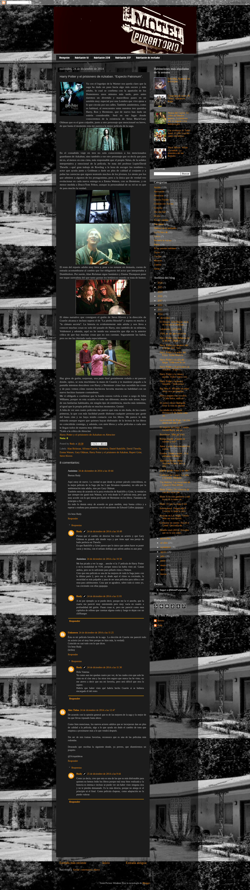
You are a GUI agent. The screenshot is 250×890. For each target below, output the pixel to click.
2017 (160, 300)
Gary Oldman (81, 452)
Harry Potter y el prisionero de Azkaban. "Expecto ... (174, 368)
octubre (164, 543)
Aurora (160, 620)
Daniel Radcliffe (117, 448)
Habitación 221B (102, 57)
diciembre (165, 318)
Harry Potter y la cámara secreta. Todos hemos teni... (174, 375)
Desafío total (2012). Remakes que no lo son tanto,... (174, 531)
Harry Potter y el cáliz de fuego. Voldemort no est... (173, 361)
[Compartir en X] (99, 444)
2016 (160, 305)
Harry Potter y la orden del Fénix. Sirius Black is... (173, 353)
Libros (157, 236)
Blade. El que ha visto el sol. (173, 504)
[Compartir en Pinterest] (105, 444)
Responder (73, 518)
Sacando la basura (162, 240)
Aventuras (103, 448)
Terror (157, 252)
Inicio (106, 863)
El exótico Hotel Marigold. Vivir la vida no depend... (173, 404)
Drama (157, 216)
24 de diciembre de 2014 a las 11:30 (104, 667)
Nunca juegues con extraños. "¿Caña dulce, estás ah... (173, 397)
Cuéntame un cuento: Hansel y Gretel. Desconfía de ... (174, 524)
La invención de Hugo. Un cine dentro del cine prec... (175, 421)
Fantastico (159, 224)
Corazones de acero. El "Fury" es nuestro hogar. (179, 99)
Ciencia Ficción (161, 199)
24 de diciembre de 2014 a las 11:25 (96, 632)
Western (158, 260)
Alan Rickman (74, 448)
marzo (163, 574)
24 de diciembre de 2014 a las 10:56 (104, 559)
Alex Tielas (73, 710)
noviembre (165, 538)
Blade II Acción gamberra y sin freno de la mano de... (175, 498)
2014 (160, 314)
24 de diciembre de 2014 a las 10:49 (104, 531)
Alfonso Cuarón (89, 448)
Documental (159, 212)
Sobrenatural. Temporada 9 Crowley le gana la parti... (173, 509)
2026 (160, 283)
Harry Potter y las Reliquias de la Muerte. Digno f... (174, 339)
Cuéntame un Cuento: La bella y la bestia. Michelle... (174, 476)
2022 (160, 296)
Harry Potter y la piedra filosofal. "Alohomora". (172, 382)
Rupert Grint (135, 452)
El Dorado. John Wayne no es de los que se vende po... (174, 323)
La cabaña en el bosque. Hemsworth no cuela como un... (174, 413)
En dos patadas (161, 220)
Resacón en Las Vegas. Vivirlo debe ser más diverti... (174, 517)
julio (162, 556)
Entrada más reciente (73, 863)
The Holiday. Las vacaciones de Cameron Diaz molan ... (175, 483)
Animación (159, 191)
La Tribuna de (161, 232)
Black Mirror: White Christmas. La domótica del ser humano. (178, 151)
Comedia (158, 208)
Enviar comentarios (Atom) (86, 869)
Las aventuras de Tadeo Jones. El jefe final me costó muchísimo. (179, 133)
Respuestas (76, 525)
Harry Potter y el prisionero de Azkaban (108, 452)
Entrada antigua (136, 863)
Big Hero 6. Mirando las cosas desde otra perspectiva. (174, 390)
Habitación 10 (82, 57)
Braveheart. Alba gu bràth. (172, 434)
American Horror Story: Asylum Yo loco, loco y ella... (172, 463)
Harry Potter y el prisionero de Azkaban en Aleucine (87, 434)
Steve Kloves (66, 456)
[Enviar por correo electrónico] (92, 444)
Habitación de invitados (148, 57)
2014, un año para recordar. (173, 333)
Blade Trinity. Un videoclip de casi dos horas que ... (174, 491)
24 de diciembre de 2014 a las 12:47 (97, 710)
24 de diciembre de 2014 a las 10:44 (95, 471)
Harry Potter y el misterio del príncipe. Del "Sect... (174, 346)
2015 (160, 309)
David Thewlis (134, 448)
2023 (160, 292)
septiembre (165, 547)
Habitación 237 (123, 57)
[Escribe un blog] (95, 444)
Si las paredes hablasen (165, 248)
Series (157, 244)
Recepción (64, 57)
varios (157, 268)
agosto (163, 552)
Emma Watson (67, 452)
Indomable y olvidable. (171, 329)
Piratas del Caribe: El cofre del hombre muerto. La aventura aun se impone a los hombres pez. (178, 118)
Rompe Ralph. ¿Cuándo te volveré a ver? (172, 440)
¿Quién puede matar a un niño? (175, 470)
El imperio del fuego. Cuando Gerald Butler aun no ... (174, 428)
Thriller (157, 256)
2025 (160, 287)
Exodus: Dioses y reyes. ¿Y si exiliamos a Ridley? (174, 454)
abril (162, 569)
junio (163, 560)
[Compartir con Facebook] (102, 444)
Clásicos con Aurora (163, 203)
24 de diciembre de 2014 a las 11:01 (104, 596)
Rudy (79, 531)
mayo (163, 565)
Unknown (73, 632)
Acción (157, 187)
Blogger (146, 883)
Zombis (157, 264)
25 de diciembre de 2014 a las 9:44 (104, 774)
